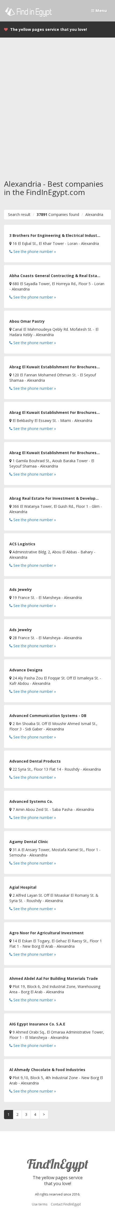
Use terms (39, 1204)
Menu (100, 10)
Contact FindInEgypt (66, 1204)
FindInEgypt (57, 1164)
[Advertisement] (57, 103)
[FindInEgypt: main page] (30, 10)
